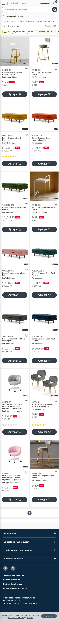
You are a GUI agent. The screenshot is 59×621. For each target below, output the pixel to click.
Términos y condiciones (13, 575)
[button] (29, 10)
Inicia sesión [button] (45, 3)
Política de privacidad (12, 584)
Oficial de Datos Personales (15, 588)
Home (6, 21)
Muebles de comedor (43, 21)
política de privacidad (16, 617)
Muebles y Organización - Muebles (22, 21)
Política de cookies (11, 579)
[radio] (3, 156)
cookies (30, 617)
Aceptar (49, 616)
